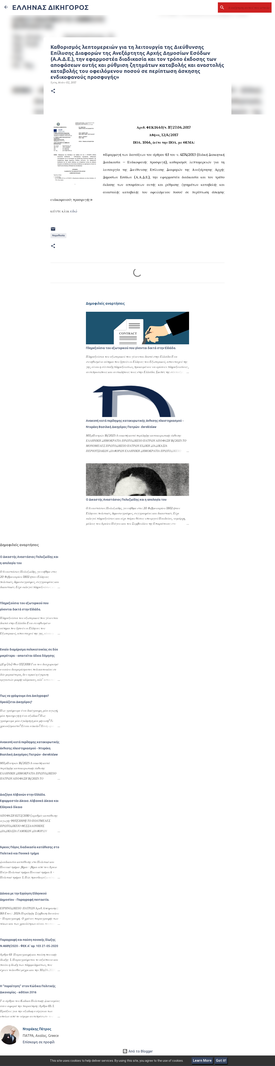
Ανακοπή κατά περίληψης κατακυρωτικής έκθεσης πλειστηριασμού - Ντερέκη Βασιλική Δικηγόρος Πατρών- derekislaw (29, 748)
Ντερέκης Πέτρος (37, 1029)
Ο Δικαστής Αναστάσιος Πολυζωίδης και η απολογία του (126, 499)
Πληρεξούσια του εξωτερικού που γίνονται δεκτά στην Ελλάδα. (131, 348)
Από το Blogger (140, 1051)
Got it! (221, 1060)
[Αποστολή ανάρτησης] (53, 230)
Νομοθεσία (58, 235)
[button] (53, 91)
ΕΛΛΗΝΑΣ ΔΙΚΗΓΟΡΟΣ (50, 7)
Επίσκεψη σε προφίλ (39, 1042)
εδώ (73, 211)
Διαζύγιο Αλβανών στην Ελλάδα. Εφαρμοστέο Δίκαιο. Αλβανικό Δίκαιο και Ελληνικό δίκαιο (29, 801)
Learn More (202, 1060)
